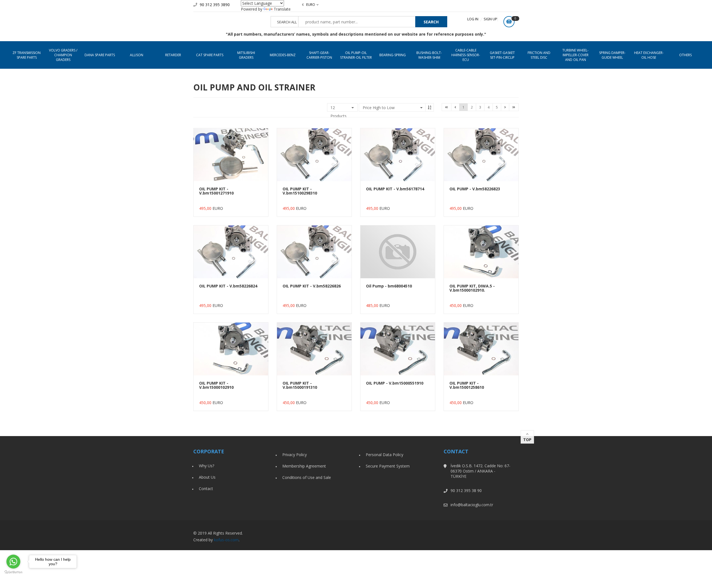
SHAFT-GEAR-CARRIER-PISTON (319, 55)
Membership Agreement (304, 466)
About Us (207, 477)
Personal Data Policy (384, 454)
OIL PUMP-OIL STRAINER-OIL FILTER (356, 55)
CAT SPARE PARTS (209, 55)
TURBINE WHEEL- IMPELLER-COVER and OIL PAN (575, 55)
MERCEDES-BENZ (283, 55)
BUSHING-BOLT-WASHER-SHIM (429, 55)
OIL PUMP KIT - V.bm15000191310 (300, 385)
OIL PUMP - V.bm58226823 (474, 188)
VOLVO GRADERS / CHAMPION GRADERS (63, 55)
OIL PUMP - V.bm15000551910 (394, 383)
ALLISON (136, 55)
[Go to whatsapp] (13, 562)
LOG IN (472, 19)
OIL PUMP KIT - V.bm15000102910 (216, 385)
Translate (282, 9)
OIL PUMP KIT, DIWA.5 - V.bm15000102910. (472, 288)
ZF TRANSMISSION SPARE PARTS (27, 55)
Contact (206, 488)
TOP (527, 439)
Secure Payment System (388, 466)
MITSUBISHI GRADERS (246, 55)
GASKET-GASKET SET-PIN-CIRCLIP (502, 55)
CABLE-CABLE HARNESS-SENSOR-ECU (465, 55)
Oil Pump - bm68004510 (389, 286)
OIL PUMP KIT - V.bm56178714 (395, 188)
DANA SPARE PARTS (100, 55)
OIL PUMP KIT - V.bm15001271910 (216, 191)
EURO (308, 4)
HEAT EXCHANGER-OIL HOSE (649, 55)
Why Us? (206, 465)
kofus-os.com (226, 539)
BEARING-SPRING (392, 55)
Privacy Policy (294, 454)
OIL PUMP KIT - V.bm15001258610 (466, 385)
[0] (509, 21)
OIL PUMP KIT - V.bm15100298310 (300, 191)
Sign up (490, 19)
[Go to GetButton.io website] (13, 572)
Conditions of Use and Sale (306, 477)
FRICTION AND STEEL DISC (539, 55)
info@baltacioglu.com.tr (472, 504)
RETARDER (173, 55)
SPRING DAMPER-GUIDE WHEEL (612, 55)
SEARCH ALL (287, 22)
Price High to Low (379, 107)
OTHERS (685, 55)
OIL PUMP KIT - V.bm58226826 (312, 286)
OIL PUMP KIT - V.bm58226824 (228, 286)
